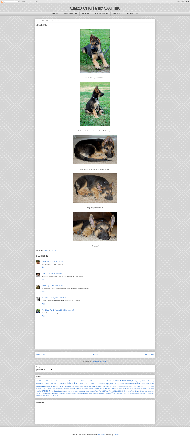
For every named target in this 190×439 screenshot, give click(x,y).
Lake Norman (128, 386)
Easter (132, 383)
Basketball (107, 381)
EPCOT (143, 383)
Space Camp (55, 393)
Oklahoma (64, 391)
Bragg (139, 381)
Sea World (147, 391)
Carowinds (39, 383)
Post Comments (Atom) (99, 361)
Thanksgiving (100, 393)
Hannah (98, 386)
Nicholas (43, 391)
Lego (134, 386)
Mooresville (77, 388)
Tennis (90, 393)
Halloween (92, 386)
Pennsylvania (74, 391)
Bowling (134, 381)
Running (128, 391)
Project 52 (81, 391)
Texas (94, 393)
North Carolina (55, 391)
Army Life (132, 14)
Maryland (61, 388)
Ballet (91, 381)
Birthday (128, 381)
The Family (70, 14)
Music (95, 388)
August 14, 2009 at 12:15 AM (64, 310)
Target (79, 393)
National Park (109, 388)
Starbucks (62, 393)
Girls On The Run (81, 386)
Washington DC (143, 393)
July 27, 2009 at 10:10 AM (53, 273)
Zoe (55, 395)
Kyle (43, 273)
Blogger (116, 434)
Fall (147, 383)
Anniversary (65, 381)
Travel (86, 14)
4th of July (39, 381)
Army (81, 381)
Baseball (101, 381)
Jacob (114, 386)
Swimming (73, 393)
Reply (43, 267)
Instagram (101, 14)
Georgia (66, 386)
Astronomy (86, 381)
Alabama (48, 381)
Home (55, 14)
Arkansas (76, 381)
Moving (91, 388)
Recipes (117, 14)
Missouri (72, 388)
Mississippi (66, 388)
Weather (151, 393)
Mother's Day (85, 388)
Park (69, 391)
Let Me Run (139, 386)
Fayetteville (40, 386)
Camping (151, 381)
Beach (112, 381)
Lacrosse (122, 386)
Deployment (109, 383)
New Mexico (130, 388)
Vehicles (132, 393)
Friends (61, 386)
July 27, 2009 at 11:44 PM (58, 298)
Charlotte (46, 383)
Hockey (103, 386)
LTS (48, 388)
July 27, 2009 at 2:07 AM (55, 261)
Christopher (71, 383)
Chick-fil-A (53, 383)
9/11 (44, 381)
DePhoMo (102, 383)
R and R (86, 391)
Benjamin (120, 380)
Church (81, 383)
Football (56, 386)
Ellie (137, 383)
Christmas (61, 383)
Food (52, 386)
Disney (116, 383)
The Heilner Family (48, 310)
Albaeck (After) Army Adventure (95, 8)
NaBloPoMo (101, 388)
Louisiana (44, 388)
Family (151, 383)
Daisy (92, 383)
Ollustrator (101, 434)
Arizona (71, 381)
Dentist (96, 383)
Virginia (136, 393)
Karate (118, 386)
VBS (128, 393)
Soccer (38, 393)
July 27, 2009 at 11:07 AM (54, 286)
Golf (87, 386)
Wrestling (43, 395)
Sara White (45, 298)
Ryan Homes (135, 391)
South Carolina (45, 393)
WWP (47, 395)
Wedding (38, 395)
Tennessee (84, 393)
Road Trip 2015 (100, 391)
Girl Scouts (72, 386)
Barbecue (95, 381)
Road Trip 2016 (110, 391)
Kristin (44, 261)
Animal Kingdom (56, 381)
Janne (44, 286)
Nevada (116, 388)
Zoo (58, 395)
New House (122, 388)
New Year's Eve (147, 388)
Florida (47, 386)
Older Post (149, 355)
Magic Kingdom (54, 388)
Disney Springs (125, 383)
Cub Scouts (87, 383)
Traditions (108, 393)
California (145, 381)
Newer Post (41, 355)
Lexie (146, 386)
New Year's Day (138, 388)
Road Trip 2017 (120, 391)
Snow (152, 391)
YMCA (52, 395)
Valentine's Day (121, 393)
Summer (68, 393)
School (142, 391)
